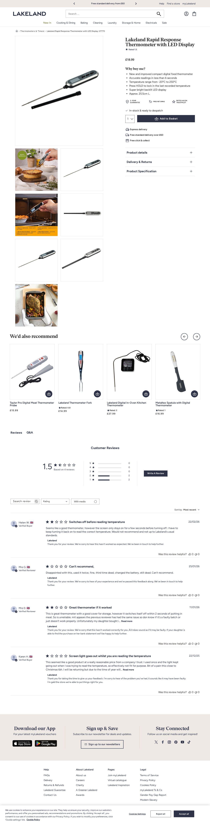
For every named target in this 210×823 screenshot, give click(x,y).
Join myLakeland (117, 775)
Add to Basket (169, 118)
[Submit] (160, 13)
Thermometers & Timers (32, 31)
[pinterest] (176, 742)
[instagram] (169, 742)
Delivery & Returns (139, 162)
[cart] (194, 13)
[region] (105, 814)
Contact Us (50, 795)
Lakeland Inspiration (119, 785)
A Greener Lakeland (86, 790)
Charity (80, 785)
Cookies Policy (148, 785)
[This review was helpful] (190, 554)
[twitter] (156, 742)
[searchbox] (22, 501)
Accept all (184, 814)
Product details (137, 152)
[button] (76, 3)
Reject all (160, 814)
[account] (186, 13)
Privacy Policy (147, 780)
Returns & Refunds (54, 785)
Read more (126, 621)
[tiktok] (189, 742)
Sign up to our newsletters (104, 744)
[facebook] (163, 742)
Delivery (48, 780)
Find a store (173, 3)
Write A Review (155, 473)
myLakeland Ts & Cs (151, 790)
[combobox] (115, 14)
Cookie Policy (33, 819)
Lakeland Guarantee (54, 790)
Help (161, 3)
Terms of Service (149, 775)
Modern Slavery (148, 799)
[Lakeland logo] (29, 14)
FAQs (47, 775)
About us (81, 775)
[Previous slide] (184, 336)
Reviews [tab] (16, 432)
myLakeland (189, 3)
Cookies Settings (137, 814)
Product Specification (141, 171)
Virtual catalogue (117, 780)
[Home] (16, 31)
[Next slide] (196, 336)
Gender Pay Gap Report (153, 795)
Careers (80, 780)
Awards (80, 795)
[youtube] (182, 742)
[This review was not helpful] (196, 554)
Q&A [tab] (30, 432)
